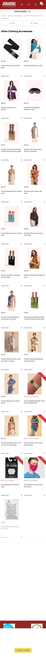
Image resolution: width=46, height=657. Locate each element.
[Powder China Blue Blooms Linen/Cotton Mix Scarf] (11, 300)
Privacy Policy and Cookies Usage (16, 571)
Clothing (6, 589)
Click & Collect (8, 558)
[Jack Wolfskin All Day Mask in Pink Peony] (34, 467)
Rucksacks (7, 595)
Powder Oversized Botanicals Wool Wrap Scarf (33, 360)
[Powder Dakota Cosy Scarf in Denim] (11, 383)
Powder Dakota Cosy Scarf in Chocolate (33, 234)
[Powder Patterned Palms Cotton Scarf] (11, 174)
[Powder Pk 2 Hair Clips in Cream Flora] (11, 216)
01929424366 (9, 613)
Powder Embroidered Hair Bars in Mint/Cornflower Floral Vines (34, 318)
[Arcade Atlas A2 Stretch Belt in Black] (11, 48)
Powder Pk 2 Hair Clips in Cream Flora (11, 234)
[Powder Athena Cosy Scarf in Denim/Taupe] (34, 425)
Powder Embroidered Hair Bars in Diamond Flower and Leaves (11, 150)
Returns (6, 565)
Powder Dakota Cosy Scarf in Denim (10, 402)
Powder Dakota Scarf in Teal (33, 65)
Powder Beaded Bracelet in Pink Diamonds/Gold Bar (34, 402)
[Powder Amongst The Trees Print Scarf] (34, 258)
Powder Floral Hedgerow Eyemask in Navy (32, 108)
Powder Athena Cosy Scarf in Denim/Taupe (33, 444)
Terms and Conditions (11, 568)
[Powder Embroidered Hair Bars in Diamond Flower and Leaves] (11, 132)
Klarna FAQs (8, 601)
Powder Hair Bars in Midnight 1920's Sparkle (10, 276)
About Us (6, 582)
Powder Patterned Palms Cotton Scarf (11, 192)
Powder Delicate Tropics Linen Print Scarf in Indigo (10, 360)
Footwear (6, 592)
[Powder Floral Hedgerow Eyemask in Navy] (34, 90)
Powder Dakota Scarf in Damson (8, 108)
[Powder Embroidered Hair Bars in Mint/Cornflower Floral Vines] (34, 300)
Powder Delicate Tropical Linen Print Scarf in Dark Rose (11, 444)
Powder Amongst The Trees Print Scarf (34, 276)
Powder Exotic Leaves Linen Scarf (33, 192)
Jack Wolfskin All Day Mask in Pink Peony (33, 486)
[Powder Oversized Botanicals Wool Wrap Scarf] (34, 342)
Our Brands (7, 586)
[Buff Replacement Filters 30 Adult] (11, 467)
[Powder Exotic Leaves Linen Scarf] (34, 174)
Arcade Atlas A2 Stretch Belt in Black (11, 66)
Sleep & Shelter (9, 598)
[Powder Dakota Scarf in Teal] (34, 48)
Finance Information (11, 561)
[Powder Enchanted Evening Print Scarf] (11, 509)
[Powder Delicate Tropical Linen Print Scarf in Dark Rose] (11, 425)
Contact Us (7, 616)
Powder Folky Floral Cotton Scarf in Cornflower (33, 150)
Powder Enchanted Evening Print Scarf (10, 528)
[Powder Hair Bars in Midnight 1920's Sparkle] (11, 258)
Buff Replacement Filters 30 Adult (10, 486)
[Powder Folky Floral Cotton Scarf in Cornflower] (34, 132)
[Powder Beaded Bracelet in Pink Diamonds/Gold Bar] (34, 383)
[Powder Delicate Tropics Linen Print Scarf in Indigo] (11, 342)
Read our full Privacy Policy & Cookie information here (23, 645)
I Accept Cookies (23, 650)
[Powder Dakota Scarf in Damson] (11, 90)
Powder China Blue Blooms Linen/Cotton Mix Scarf (10, 318)
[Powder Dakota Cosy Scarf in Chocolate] (34, 216)
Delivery (6, 555)
